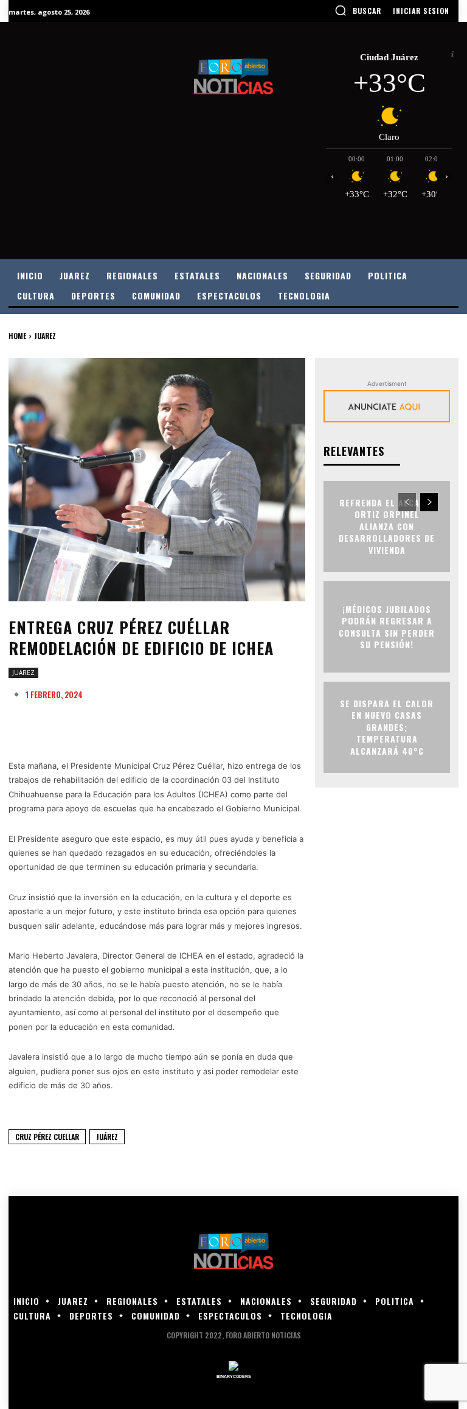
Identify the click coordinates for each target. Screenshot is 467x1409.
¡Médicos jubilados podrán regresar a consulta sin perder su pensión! (387, 626)
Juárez (107, 1136)
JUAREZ (45, 335)
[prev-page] (407, 502)
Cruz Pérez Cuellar (47, 1136)
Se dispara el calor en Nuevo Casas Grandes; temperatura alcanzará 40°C (387, 727)
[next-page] (429, 502)
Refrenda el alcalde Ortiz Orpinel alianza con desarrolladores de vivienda (387, 526)
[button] (357, 10)
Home (17, 335)
